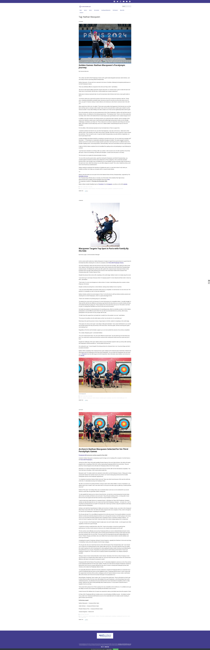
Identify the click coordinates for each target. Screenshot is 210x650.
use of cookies (109, 649)
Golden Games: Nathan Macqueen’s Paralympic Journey (102, 66)
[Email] (126, 1)
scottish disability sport (121, 397)
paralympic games (104, 188)
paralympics (110, 188)
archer (81, 616)
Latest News (85, 186)
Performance (115, 10)
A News (81, 186)
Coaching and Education (105, 10)
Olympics (97, 616)
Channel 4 (84, 354)
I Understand (115, 649)
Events (90, 10)
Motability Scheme (83, 176)
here (108, 179)
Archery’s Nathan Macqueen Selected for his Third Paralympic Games (103, 450)
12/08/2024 (81, 200)
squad (82, 617)
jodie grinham (85, 188)
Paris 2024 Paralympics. (86, 459)
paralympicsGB (116, 188)
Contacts (81, 12)
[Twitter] (117, 1)
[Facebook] (114, 1)
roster (129, 616)
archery (81, 188)
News (81, 10)
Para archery (98, 188)
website (82, 355)
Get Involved (96, 10)
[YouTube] (123, 1)
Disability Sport (89, 397)
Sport (80, 617)
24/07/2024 (81, 409)
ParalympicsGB (83, 455)
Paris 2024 (90, 186)
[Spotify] (129, 1)
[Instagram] (120, 1)
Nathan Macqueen (92, 188)
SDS (126, 397)
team (85, 617)
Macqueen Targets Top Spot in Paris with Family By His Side (104, 249)
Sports (85, 10)
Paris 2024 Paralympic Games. (116, 262)
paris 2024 (121, 188)
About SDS (122, 10)
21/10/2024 (81, 21)
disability (84, 397)
